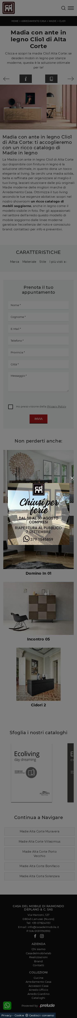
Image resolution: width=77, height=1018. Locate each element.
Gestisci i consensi (41, 1015)
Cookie (19, 1015)
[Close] (72, 478)
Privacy (6, 1015)
